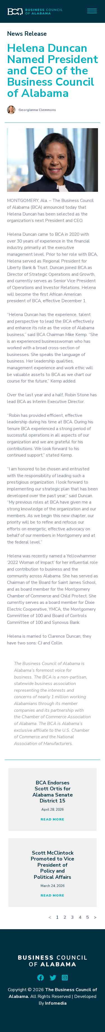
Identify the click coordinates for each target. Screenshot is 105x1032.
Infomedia (56, 1003)
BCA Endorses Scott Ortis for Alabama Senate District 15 (52, 791)
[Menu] (92, 10)
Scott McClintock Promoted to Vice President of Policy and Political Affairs (52, 864)
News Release (27, 34)
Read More (52, 819)
